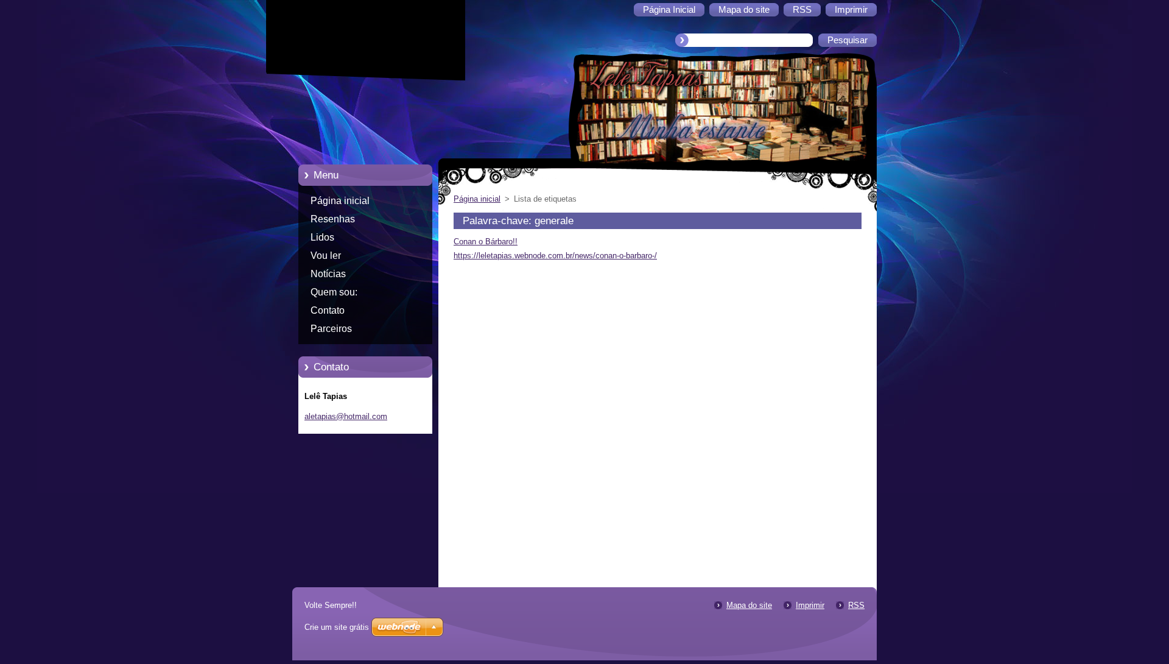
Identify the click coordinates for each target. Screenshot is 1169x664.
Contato (328, 310)
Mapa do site (749, 605)
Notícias (328, 274)
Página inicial (340, 201)
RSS (856, 605)
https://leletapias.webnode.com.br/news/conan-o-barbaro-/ (555, 255)
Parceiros (331, 328)
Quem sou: (334, 292)
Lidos (322, 237)
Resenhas (333, 219)
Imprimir (810, 605)
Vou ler (326, 255)
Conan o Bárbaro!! (486, 241)
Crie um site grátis (336, 627)
